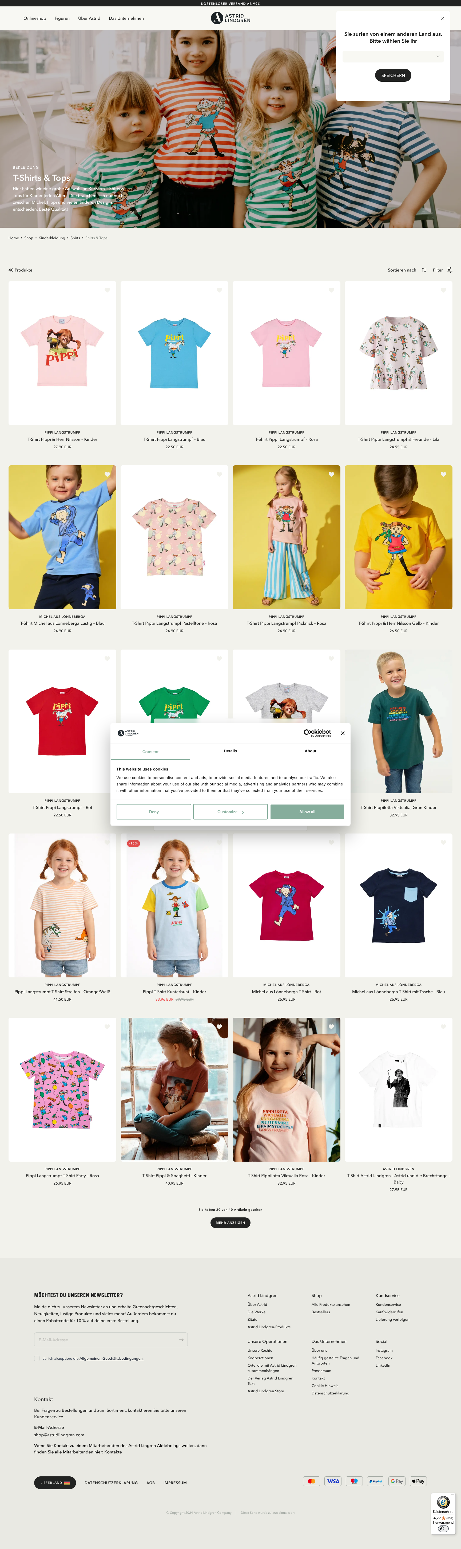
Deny (154, 811)
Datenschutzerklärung (330, 1393)
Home (14, 237)
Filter (438, 270)
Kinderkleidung (52, 237)
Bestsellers (321, 1312)
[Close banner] (343, 733)
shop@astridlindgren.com (59, 1434)
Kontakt (318, 1378)
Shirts (75, 237)
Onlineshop (34, 18)
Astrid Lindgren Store (266, 1391)
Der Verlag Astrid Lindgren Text (270, 1381)
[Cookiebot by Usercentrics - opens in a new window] (307, 733)
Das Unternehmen (126, 18)
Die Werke (256, 1312)
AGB (150, 1482)
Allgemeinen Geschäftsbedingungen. (112, 1358)
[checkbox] (36, 1358)
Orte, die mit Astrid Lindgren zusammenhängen (272, 1368)
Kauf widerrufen (389, 1312)
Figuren (62, 18)
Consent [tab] (150, 751)
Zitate (252, 1319)
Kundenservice (388, 1304)
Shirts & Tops (96, 237)
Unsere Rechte (260, 1350)
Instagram (384, 1350)
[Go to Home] (230, 18)
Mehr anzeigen (230, 1223)
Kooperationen (260, 1357)
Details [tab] (230, 751)
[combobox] (393, 56)
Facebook (384, 1357)
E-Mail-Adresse (49, 1427)
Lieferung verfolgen (393, 1319)
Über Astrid (89, 18)
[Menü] (452, 1496)
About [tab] (310, 751)
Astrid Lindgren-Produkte (269, 1326)
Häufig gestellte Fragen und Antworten (335, 1360)
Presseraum (321, 1370)
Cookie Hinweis (325, 1385)
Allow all (307, 811)
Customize (227, 811)
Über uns (319, 1350)
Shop (28, 237)
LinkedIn (383, 1365)
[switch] (443, 1529)
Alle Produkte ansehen (331, 1304)
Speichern (393, 75)
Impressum (175, 1482)
